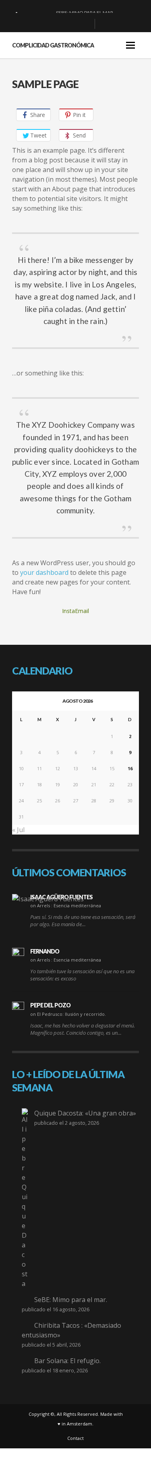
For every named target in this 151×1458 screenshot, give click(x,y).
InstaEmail (75, 611)
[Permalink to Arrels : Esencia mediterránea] (48, 899)
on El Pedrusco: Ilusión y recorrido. (68, 1014)
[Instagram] (72, 24)
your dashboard (44, 572)
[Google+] (60, 24)
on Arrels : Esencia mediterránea (65, 905)
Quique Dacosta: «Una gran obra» (85, 1113)
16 (130, 768)
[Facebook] (47, 24)
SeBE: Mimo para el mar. (70, 1299)
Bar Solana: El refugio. (67, 1360)
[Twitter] (85, 24)
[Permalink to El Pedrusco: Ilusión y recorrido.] (18, 1008)
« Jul (18, 829)
